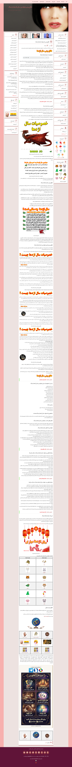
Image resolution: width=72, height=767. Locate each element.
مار (27, 596)
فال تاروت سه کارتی (13, 47)
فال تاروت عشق (13, 61)
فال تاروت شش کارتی (13, 54)
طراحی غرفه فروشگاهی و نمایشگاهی (13, 92)
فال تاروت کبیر (14, 40)
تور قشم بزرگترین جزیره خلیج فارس (12, 86)
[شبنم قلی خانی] (24, 36)
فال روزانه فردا (14, 132)
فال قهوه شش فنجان (62, 80)
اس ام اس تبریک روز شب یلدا (61, 48)
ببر (27, 580)
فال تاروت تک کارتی (13, 45)
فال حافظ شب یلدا (13, 108)
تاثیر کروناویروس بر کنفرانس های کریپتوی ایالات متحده (11, 83)
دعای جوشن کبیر (63, 104)
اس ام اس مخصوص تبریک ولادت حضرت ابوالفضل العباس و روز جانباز (61, 45)
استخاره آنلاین (42, 1)
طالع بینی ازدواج (63, 96)
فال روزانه (53, 1)
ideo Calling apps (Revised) (13, 80)
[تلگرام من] (45, 752)
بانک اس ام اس (48, 1)
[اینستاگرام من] (39, 752)
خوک (27, 604)
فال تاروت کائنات (13, 43)
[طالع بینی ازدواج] (36, 622)
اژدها (27, 588)
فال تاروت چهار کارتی (13, 50)
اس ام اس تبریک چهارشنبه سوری (61, 51)
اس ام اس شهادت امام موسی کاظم (60, 40)
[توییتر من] (33, 752)
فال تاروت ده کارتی (13, 59)
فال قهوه (64, 75)
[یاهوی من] (48, 752)
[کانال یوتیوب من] (27, 752)
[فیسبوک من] (42, 752)
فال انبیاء (64, 67)
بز (27, 572)
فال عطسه (14, 124)
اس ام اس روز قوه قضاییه (62, 38)
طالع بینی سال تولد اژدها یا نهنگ (42, 42)
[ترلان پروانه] (36, 36)
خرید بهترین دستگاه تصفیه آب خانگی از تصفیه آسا (12, 77)
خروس (44, 596)
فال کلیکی (64, 115)
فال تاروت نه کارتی (13, 57)
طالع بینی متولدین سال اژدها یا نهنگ (20, 7)
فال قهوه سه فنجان (63, 78)
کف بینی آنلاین (63, 88)
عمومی (46, 742)
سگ (44, 565)
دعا (65, 107)
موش (44, 604)
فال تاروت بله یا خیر (13, 66)
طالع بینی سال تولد (63, 181)
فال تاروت (58, 1)
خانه (66, 1)
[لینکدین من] (24, 752)
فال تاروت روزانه (13, 38)
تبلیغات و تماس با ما (35, 1)
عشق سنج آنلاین (63, 123)
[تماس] (36, 752)
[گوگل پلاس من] (30, 752)
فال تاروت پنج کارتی (13, 52)
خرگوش (44, 572)
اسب (27, 565)
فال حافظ (62, 1)
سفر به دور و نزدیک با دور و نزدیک (11, 89)
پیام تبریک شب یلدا (13, 110)
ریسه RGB (64, 131)
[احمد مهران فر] (47, 36)
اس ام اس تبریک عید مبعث (62, 43)
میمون (44, 580)
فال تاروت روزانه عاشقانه (12, 64)
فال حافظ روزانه (14, 106)
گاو (44, 588)
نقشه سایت (31, 758)
